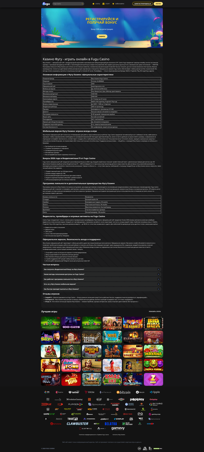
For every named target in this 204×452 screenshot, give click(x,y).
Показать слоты (155, 311)
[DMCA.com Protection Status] (158, 448)
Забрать (102, 36)
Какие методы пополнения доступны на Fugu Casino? (64, 274)
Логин (158, 4)
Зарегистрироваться (142, 4)
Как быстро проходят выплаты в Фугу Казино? (61, 289)
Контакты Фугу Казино (119, 434)
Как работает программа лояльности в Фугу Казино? (64, 279)
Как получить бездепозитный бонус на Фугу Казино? (64, 269)
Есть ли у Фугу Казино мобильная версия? (60, 284)
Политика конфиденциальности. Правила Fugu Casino (94, 434)
